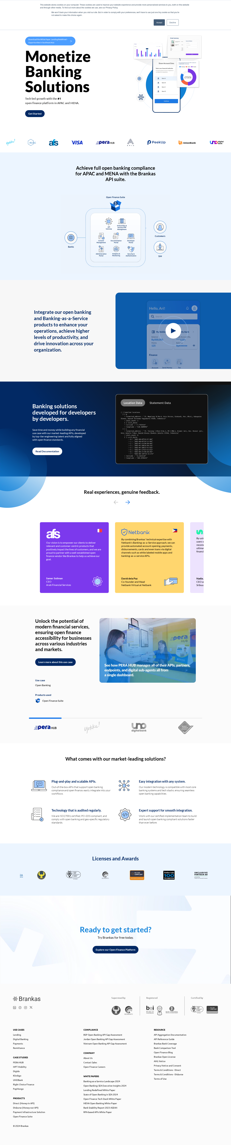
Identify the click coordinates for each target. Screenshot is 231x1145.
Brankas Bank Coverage (165, 1043)
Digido (16, 1071)
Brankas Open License (165, 1056)
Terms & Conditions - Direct (167, 1069)
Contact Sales (90, 1062)
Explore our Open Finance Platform (115, 949)
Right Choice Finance (23, 1084)
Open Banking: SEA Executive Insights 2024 (104, 1085)
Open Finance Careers (94, 1066)
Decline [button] (172, 22)
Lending (17, 1034)
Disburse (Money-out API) (25, 1107)
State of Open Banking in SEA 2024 (100, 1094)
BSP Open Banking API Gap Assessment (102, 1034)
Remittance (19, 1047)
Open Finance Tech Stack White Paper (102, 1098)
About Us (88, 1058)
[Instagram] (25, 1007)
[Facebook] (20, 1007)
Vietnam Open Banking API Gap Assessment (105, 1043)
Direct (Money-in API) (24, 1103)
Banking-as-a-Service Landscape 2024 (101, 1081)
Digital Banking (20, 1039)
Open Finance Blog (163, 1052)
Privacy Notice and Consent (167, 1065)
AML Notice (159, 1061)
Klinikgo (17, 1075)
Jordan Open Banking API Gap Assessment (104, 1039)
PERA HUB (18, 1062)
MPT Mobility (19, 1066)
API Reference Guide (164, 1039)
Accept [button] (159, 22)
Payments (18, 1043)
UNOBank (18, 1080)
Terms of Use (160, 1078)
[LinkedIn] (14, 1007)
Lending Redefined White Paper (99, 1090)
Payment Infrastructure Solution (29, 1112)
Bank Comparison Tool (165, 1047)
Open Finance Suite (23, 1116)
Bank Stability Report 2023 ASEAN (100, 1107)
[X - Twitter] (31, 1007)
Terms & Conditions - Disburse (168, 1074)
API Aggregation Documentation (170, 1034)
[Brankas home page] (27, 998)
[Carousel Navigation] (122, 502)
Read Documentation (47, 451)
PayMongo (18, 1088)
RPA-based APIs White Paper (97, 1112)
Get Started (34, 113)
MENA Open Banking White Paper (100, 1103)
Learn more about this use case (55, 662)
